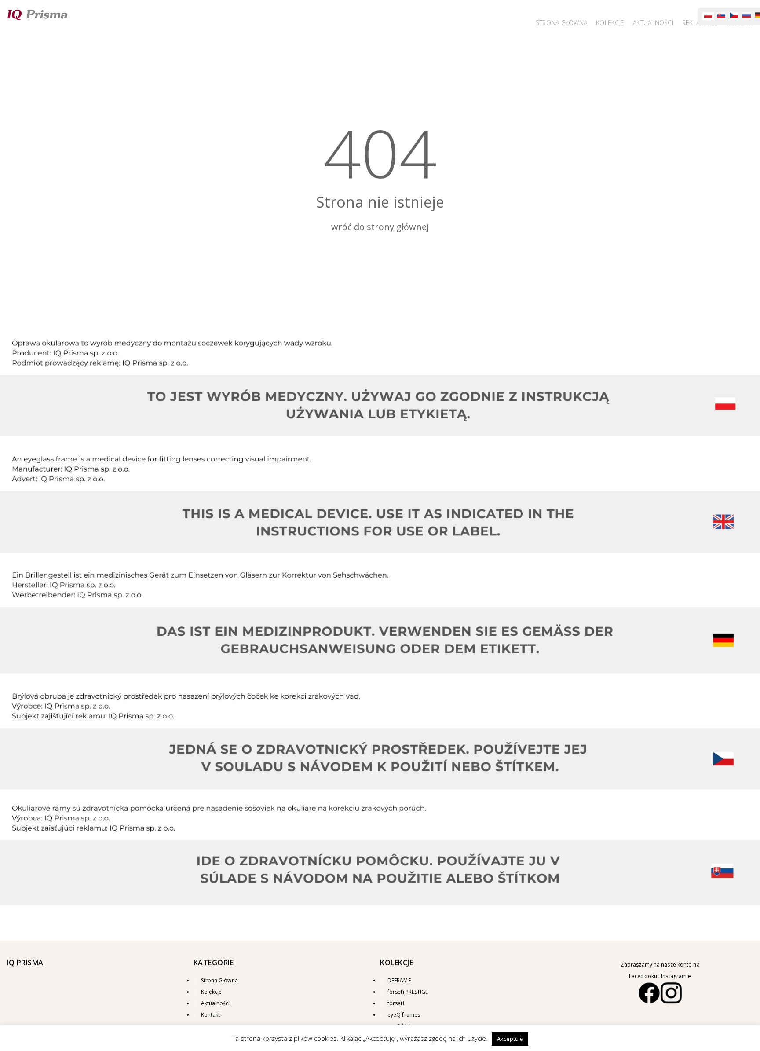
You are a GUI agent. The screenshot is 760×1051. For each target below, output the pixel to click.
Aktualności (215, 1003)
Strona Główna (570, 23)
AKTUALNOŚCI (657, 23)
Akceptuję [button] (510, 1039)
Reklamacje (702, 23)
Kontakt (740, 23)
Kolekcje (617, 23)
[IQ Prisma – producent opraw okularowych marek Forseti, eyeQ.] (37, 14)
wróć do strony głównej (380, 227)
